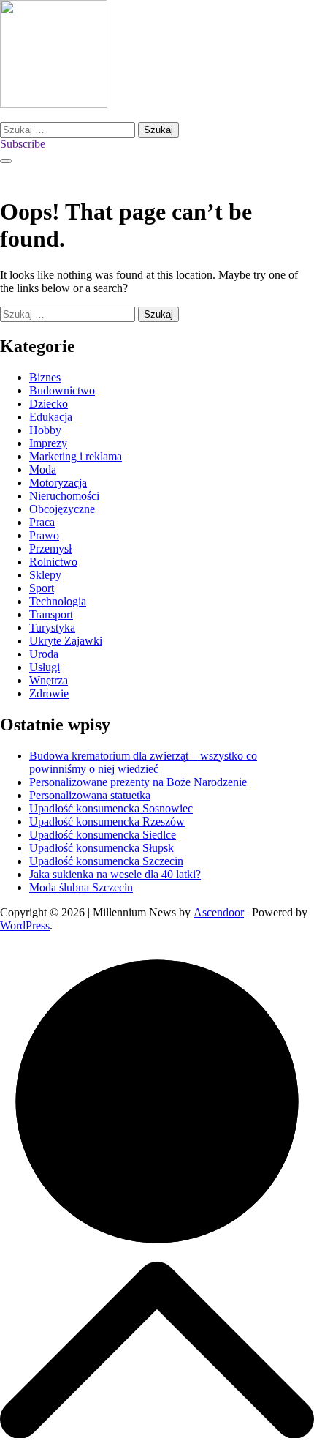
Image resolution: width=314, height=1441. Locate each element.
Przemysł (50, 548)
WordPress (25, 925)
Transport (51, 614)
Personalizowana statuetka (89, 795)
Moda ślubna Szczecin (81, 887)
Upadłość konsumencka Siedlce (102, 834)
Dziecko (48, 403)
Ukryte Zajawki (65, 641)
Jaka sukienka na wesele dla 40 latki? (115, 874)
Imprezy (48, 443)
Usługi (44, 667)
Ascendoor (219, 912)
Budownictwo (62, 390)
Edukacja (50, 417)
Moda (42, 469)
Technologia (57, 601)
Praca (42, 522)
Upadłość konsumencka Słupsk (101, 848)
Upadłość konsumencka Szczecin (106, 861)
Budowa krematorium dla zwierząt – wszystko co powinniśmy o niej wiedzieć (143, 762)
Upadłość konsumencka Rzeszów (107, 821)
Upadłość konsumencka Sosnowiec (111, 808)
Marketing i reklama (75, 456)
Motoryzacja (58, 482)
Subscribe (22, 144)
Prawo (44, 535)
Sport (41, 588)
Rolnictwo (53, 561)
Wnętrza (48, 680)
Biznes (45, 377)
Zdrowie (49, 693)
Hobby (45, 430)
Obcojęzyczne (62, 509)
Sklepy (45, 575)
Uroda (43, 654)
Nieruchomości (64, 496)
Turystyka (52, 627)
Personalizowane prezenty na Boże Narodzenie (138, 782)
